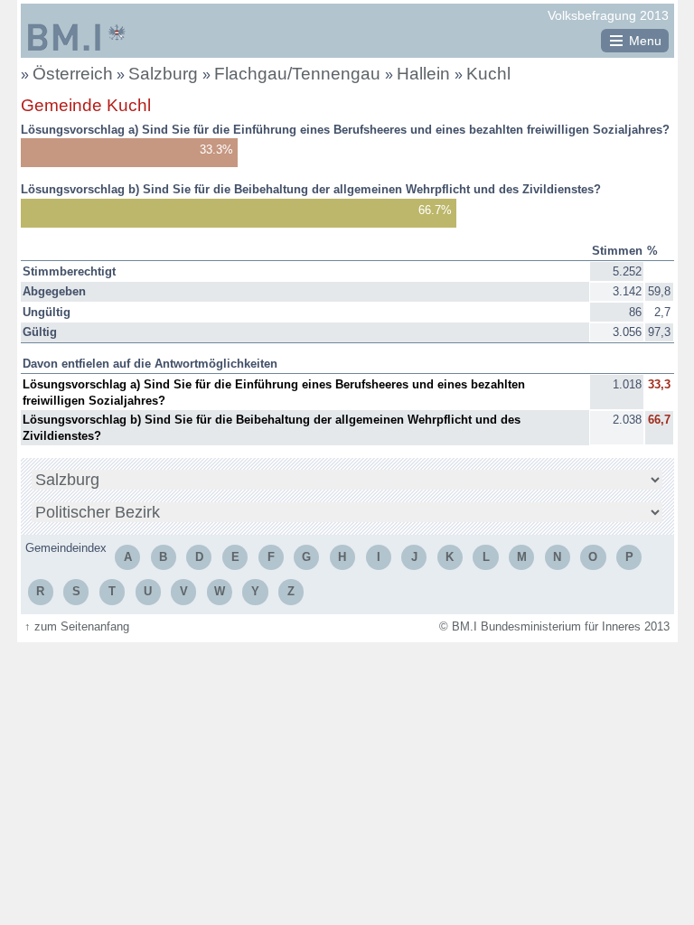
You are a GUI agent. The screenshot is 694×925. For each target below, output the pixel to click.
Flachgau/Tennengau (299, 73)
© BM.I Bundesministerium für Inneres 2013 (554, 626)
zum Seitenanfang (76, 626)
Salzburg (165, 73)
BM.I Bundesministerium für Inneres (77, 37)
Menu (645, 40)
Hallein (426, 73)
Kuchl (488, 73)
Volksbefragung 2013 (608, 15)
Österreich (73, 73)
